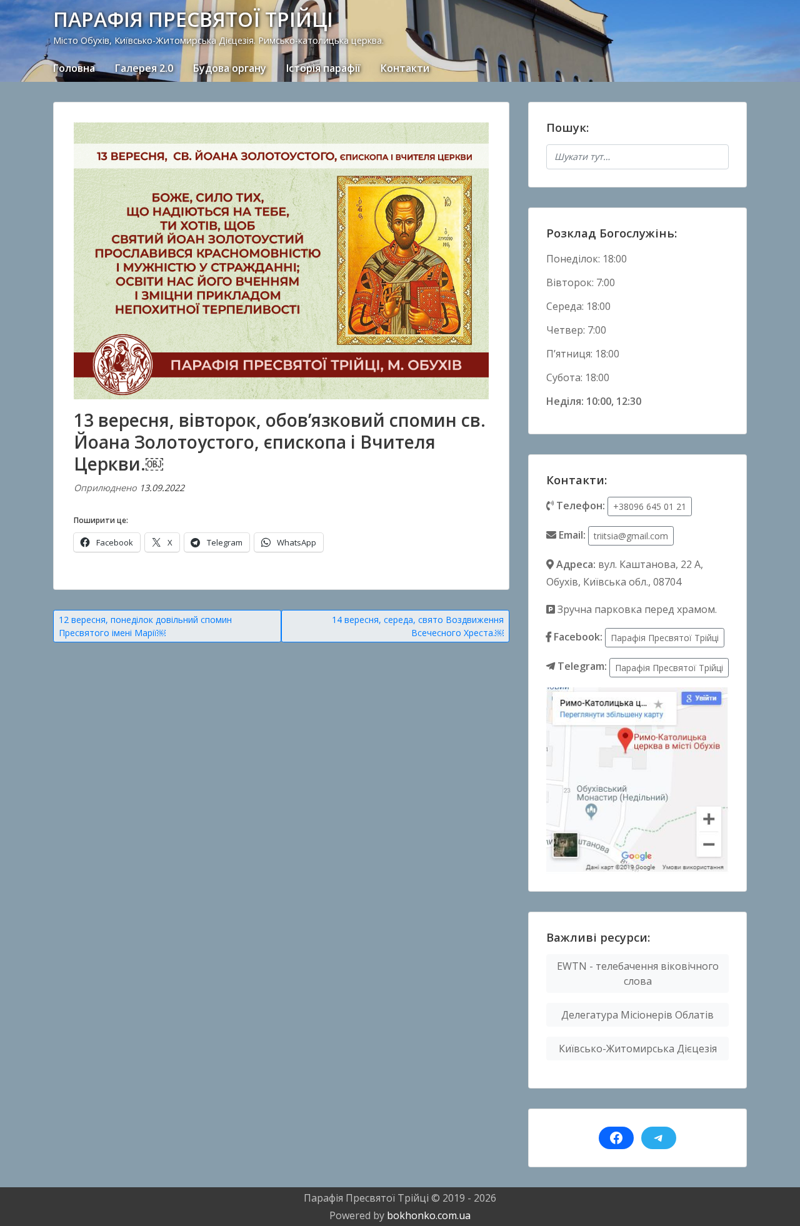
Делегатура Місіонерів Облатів (637, 1015)
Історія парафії (323, 68)
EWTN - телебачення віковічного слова (638, 973)
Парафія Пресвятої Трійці (665, 638)
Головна (74, 68)
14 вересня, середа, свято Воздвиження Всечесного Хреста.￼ (418, 626)
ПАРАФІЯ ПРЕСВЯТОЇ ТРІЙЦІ (193, 19)
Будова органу (229, 68)
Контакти (405, 68)
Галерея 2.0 (144, 68)
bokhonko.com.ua (429, 1215)
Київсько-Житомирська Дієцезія (638, 1048)
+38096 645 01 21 (649, 506)
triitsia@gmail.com (631, 536)
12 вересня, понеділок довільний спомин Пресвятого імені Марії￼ (145, 626)
